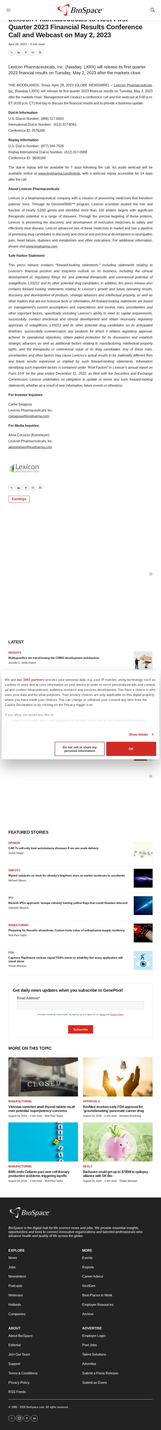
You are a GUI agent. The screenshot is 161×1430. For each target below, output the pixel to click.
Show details (138, 734)
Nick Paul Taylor (17, 935)
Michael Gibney (17, 880)
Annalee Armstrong (130, 1115)
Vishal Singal (15, 853)
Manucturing (18, 925)
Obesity (14, 870)
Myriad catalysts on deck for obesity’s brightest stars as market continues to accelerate (66, 875)
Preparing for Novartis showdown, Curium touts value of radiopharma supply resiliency (66, 930)
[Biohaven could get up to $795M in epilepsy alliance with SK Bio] (118, 1142)
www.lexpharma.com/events (59, 173)
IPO (10, 897)
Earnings (19, 499)
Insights (14, 652)
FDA (11, 952)
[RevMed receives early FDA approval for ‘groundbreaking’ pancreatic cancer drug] (118, 1076)
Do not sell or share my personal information (80, 748)
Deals (87, 1166)
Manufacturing (20, 1101)
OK (131, 749)
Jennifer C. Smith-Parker (22, 662)
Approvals (91, 1101)
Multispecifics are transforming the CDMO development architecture (53, 657)
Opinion (14, 843)
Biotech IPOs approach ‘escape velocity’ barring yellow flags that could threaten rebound (67, 903)
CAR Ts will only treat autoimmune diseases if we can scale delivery (53, 848)
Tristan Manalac (17, 966)
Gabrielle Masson (18, 907)
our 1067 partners (31, 679)
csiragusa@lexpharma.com (28, 416)
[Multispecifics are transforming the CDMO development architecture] (143, 660)
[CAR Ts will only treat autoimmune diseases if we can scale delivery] (143, 850)
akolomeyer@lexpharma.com (30, 447)
